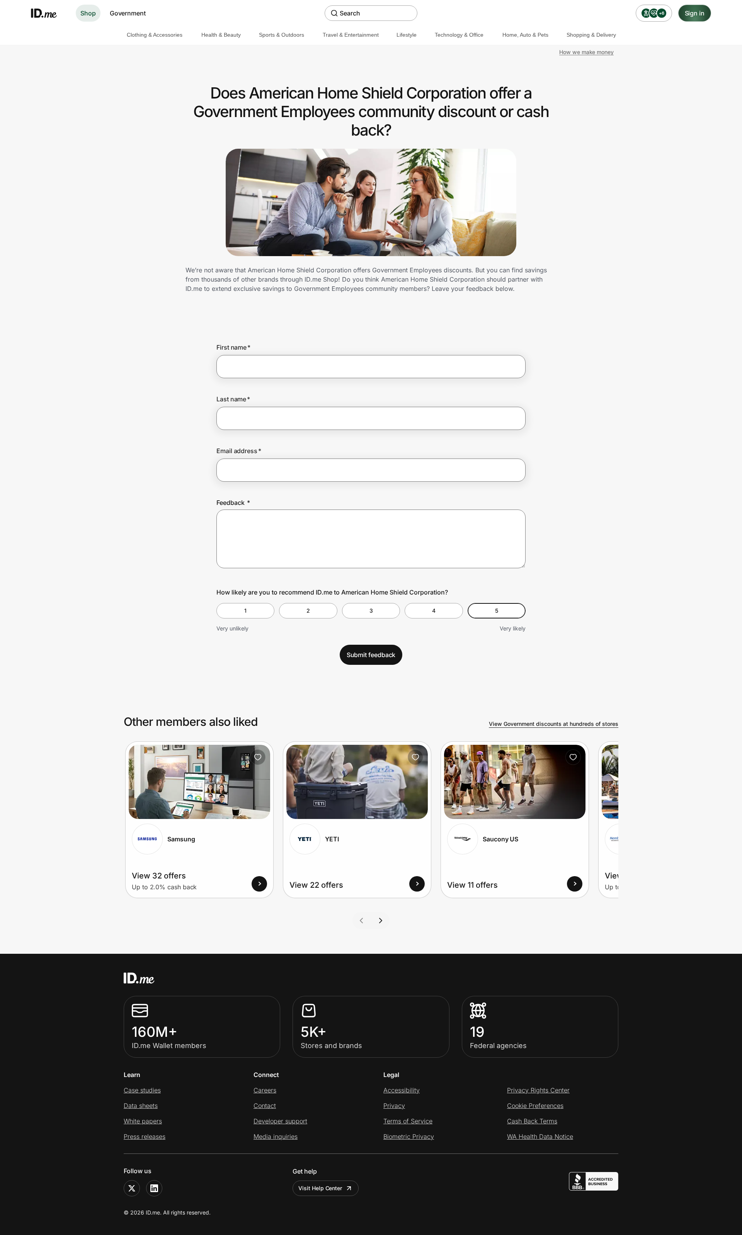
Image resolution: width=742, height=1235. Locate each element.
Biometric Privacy (408, 1136)
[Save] (257, 757)
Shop (88, 13)
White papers (143, 1121)
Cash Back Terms (532, 1121)
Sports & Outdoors (281, 35)
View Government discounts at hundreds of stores (553, 723)
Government (128, 13)
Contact (265, 1105)
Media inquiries (276, 1136)
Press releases (144, 1136)
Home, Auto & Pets (525, 35)
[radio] (245, 610)
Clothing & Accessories (154, 35)
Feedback (233, 502)
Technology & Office (459, 35)
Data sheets (141, 1105)
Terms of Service (407, 1121)
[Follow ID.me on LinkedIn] (154, 1188)
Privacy (394, 1105)
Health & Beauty (221, 35)
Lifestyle (407, 35)
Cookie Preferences (535, 1105)
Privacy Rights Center (538, 1090)
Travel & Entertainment (351, 35)
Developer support (280, 1121)
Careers (265, 1090)
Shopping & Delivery (591, 35)
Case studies (142, 1090)
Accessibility (401, 1090)
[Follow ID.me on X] (132, 1188)
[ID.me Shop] (48, 13)
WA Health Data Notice (540, 1136)
